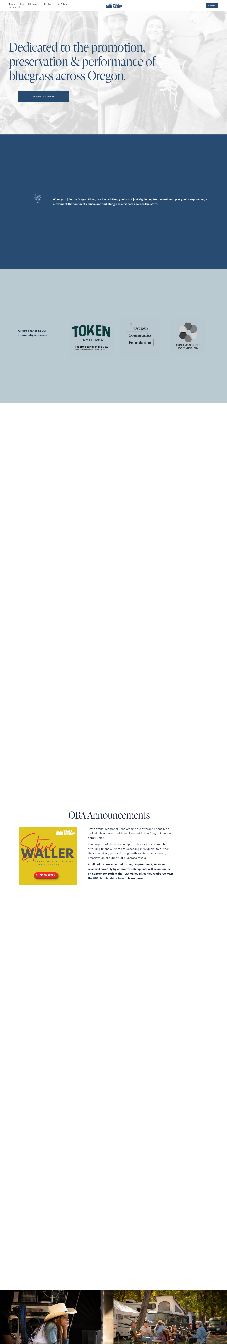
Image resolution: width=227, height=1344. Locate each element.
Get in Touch (14, 7)
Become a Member (43, 96)
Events (12, 4)
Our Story (48, 4)
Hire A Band (62, 4)
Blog (22, 4)
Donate (211, 6)
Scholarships (33, 4)
